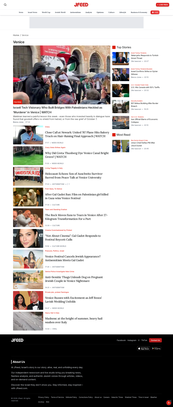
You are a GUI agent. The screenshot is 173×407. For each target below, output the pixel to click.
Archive (41, 402)
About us (98, 397)
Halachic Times (117, 397)
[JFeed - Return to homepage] (17, 340)
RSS (47, 402)
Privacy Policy (43, 397)
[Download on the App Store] (143, 348)
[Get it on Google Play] (156, 348)
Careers (106, 397)
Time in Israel (143, 397)
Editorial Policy (71, 397)
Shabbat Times (131, 397)
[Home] (81, 5)
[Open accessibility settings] (168, 402)
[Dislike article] (102, 142)
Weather (153, 397)
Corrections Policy (86, 397)
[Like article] (98, 142)
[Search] (5, 4)
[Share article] (107, 142)
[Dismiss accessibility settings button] (170, 401)
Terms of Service (57, 397)
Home (16, 35)
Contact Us (155, 340)
